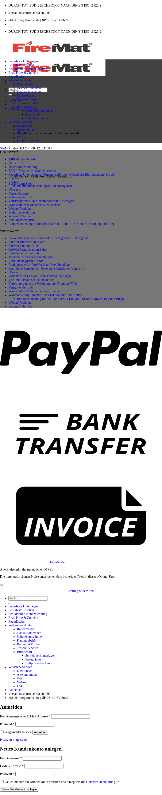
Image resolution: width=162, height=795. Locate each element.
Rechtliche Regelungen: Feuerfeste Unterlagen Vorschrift (46, 268)
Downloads (24, 671)
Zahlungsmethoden (21, 220)
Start (3, 148)
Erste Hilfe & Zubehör (23, 72)
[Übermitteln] (10, 94)
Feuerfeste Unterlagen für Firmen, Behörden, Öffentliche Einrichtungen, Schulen (62, 174)
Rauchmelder (25, 84)
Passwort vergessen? (13, 739)
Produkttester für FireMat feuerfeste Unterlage (39, 264)
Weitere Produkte (19, 80)
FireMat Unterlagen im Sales (27, 249)
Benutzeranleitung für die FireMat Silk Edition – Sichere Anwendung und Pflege (62, 224)
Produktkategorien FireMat (26, 261)
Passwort (7, 724)
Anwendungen (26, 129)
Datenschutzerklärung (100, 782)
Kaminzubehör (26, 95)
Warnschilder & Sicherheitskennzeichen (34, 205)
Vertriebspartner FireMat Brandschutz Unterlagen (41, 201)
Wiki (20, 133)
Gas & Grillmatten (29, 88)
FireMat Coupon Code (23, 245)
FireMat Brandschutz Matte (26, 242)
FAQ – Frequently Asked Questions (32, 170)
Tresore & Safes (27, 103)
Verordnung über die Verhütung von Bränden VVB (42, 283)
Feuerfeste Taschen (21, 65)
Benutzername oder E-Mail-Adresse (25, 716)
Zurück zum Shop (28, 140)
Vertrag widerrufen (21, 197)
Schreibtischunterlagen (40, 110)
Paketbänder (33, 114)
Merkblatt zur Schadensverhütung (30, 257)
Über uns (14, 189)
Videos (21, 137)
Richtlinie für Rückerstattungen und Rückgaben (40, 186)
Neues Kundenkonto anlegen (19, 789)
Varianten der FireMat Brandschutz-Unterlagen (39, 276)
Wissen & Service (20, 216)
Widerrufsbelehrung (21, 212)
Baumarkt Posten (28, 99)
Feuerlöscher (17, 76)
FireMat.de (57, 562)
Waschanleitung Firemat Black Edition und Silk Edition (45, 295)
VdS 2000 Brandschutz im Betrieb (31, 280)
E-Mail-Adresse (12, 766)
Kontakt (13, 182)
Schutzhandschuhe (29, 91)
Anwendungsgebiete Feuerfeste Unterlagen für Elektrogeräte (48, 238)
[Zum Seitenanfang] (1, 585)
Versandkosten (18, 193)
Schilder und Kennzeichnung (27, 69)
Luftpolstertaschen (37, 118)
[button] (15, 101)
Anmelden (40, 732)
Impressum (15, 178)
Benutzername (11, 758)
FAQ (20, 141)
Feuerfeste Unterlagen (23, 61)
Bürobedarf (24, 107)
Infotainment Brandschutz (25, 253)
